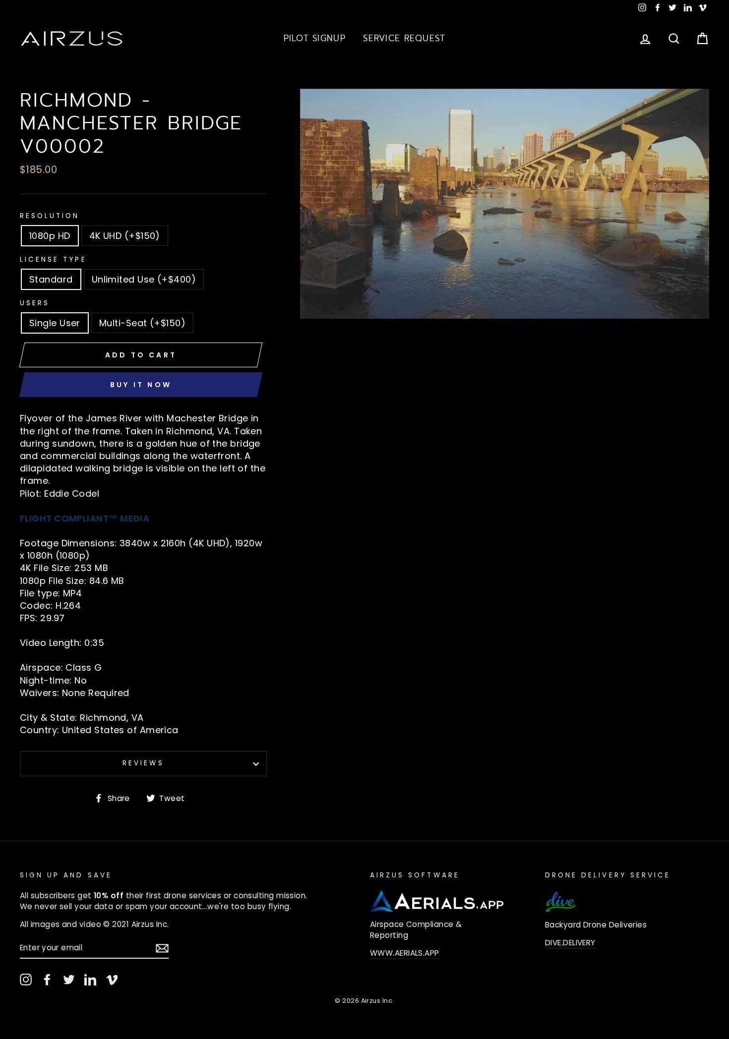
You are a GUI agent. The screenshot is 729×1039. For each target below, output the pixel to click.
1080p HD (49, 236)
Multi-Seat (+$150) (142, 323)
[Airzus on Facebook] (47, 979)
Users (35, 303)
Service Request (404, 38)
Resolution (50, 216)
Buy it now (141, 385)
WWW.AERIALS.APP (404, 953)
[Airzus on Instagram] (26, 979)
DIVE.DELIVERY (570, 942)
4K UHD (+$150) (124, 236)
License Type (53, 259)
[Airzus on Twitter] (69, 979)
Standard (51, 279)
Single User (54, 323)
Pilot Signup (315, 38)
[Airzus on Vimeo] (112, 979)
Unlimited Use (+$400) (144, 279)
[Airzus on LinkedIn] (90, 979)
